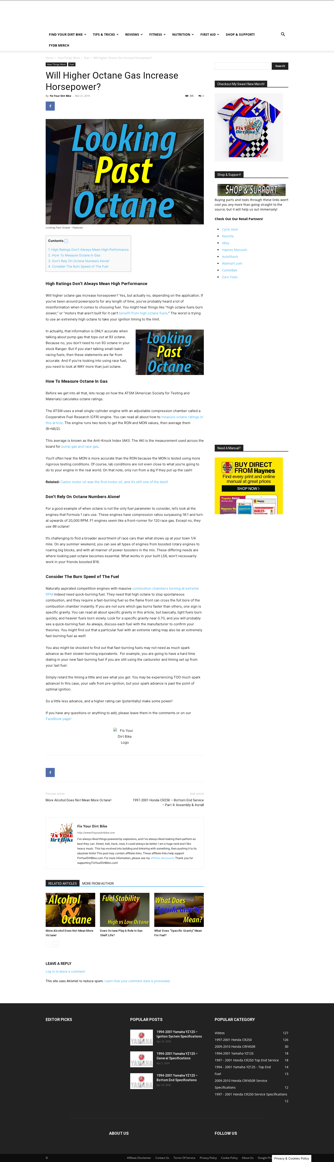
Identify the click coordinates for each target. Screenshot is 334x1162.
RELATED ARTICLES (62, 883)
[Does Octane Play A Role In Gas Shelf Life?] (125, 910)
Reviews (132, 34)
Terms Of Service (184, 1158)
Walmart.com (232, 263)
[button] (282, 35)
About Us (248, 1158)
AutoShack (230, 256)
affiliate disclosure (162, 858)
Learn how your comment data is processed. (138, 981)
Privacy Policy (208, 1158)
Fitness (155, 34)
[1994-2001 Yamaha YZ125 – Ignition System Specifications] (141, 1037)
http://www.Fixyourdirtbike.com (96, 832)
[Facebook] (50, 106)
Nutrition (181, 34)
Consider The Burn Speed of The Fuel (78, 266)
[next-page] (56, 944)
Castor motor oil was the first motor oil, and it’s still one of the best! (114, 482)
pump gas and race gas (79, 446)
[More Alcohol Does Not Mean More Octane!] (70, 910)
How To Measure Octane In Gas (74, 255)
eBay (225, 243)
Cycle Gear (230, 229)
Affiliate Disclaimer (139, 1158)
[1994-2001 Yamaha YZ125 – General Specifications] (141, 1059)
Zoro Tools (230, 277)
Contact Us (162, 1158)
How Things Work (69, 58)
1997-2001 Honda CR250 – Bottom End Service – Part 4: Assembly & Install (168, 802)
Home (49, 58)
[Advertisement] (251, 362)
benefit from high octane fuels (143, 313)
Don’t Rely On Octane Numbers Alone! (78, 261)
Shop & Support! (240, 34)
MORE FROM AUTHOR (98, 883)
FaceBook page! (58, 719)
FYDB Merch (59, 45)
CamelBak (229, 270)
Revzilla (228, 236)
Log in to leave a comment (65, 971)
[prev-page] (48, 944)
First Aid (208, 34)
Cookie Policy (229, 1158)
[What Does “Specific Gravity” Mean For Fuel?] (179, 910)
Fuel (86, 58)
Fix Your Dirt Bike (60, 95)
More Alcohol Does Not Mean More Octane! (78, 800)
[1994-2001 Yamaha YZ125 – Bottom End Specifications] (141, 1081)
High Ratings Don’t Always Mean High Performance (88, 249)
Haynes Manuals (234, 250)
